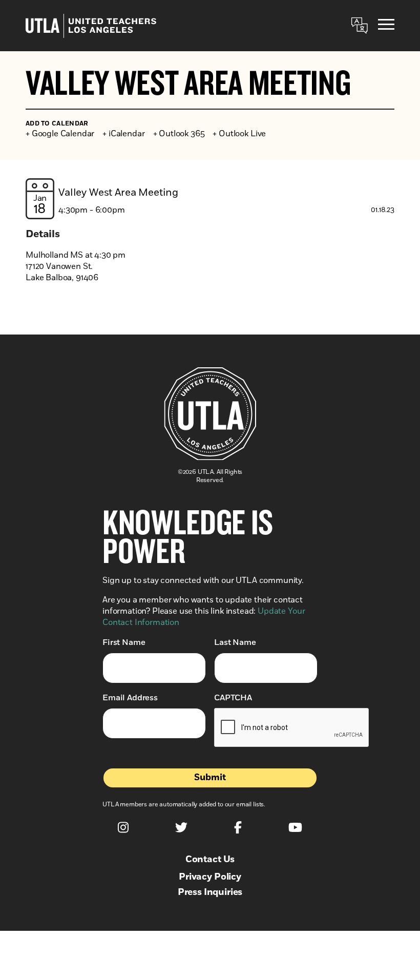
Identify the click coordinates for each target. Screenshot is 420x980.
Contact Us (210, 859)
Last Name (235, 642)
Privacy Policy (210, 877)
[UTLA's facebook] (238, 827)
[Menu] (386, 26)
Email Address (130, 697)
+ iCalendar (123, 133)
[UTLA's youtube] (295, 827)
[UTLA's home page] (91, 26)
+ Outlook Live (239, 133)
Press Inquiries (210, 892)
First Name (123, 642)
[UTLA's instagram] (123, 827)
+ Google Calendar (60, 133)
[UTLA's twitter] (181, 827)
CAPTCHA (233, 697)
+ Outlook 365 (179, 133)
